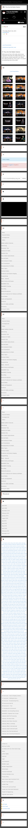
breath (10, 556)
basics (19, 552)
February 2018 (5, 531)
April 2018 (4, 528)
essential (3, 584)
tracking (17, 666)
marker (14, 608)
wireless (13, 675)
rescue (21, 641)
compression (24, 565)
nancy (24, 613)
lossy (10, 607)
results (12, 644)
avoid (23, 550)
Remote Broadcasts (6, 291)
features (6, 587)
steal (9, 658)
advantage (23, 543)
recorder (8, 638)
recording (12, 638)
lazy (10, 604)
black (4, 555)
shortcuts (17, 650)
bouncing (19, 555)
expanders (20, 584)
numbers (24, 614)
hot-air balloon (19, 593)
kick (25, 602)
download (24, 577)
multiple (14, 613)
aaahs (6, 543)
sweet (20, 660)
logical (3, 607)
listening (14, 605)
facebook (6, 586)
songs (6, 655)
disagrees (22, 575)
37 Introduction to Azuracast (9, 708)
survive (6, 660)
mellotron (20, 608)
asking (23, 547)
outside (18, 617)
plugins (16, 622)
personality (7, 620)
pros (5, 631)
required (18, 641)
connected (13, 568)
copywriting (17, 569)
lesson (15, 604)
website (16, 674)
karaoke (13, 602)
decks (21, 572)
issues (13, 601)
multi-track (10, 613)
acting (12, 543)
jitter (3, 602)
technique (24, 662)
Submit (24, 178)
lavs (8, 604)
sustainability (13, 660)
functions (10, 589)
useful (11, 671)
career (9, 559)
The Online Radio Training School (11, 2)
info (7, 598)
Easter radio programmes (20, 580)
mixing (20, 611)
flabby (16, 587)
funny (13, 589)
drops (21, 578)
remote (18, 640)
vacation (18, 671)
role (10, 646)
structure (9, 659)
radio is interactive (22, 634)
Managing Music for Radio (7, 266)
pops (8, 623)
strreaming (5, 659)
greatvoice (25, 590)
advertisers (14, 544)
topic (9, 666)
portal (11, 623)
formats (22, 587)
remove (21, 640)
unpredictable (5, 671)
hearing (3, 593)
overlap (21, 617)
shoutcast (24, 650)
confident (5, 568)
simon (15, 652)
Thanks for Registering (7, 792)
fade (9, 586)
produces (23, 626)
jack (16, 601)
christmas (19, 562)
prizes (12, 626)
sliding (22, 652)
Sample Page (5, 784)
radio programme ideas (13, 635)
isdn (8, 601)
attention (4, 549)
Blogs (3, 232)
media (17, 608)
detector (16, 574)
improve (20, 596)
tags (23, 660)
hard (14, 592)
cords (21, 569)
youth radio (16, 678)
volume (24, 672)
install (20, 598)
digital (8, 575)
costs (25, 569)
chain (3, 560)
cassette (13, 559)
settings (6, 650)
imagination (20, 595)
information (10, 598)
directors (15, 575)
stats (7, 658)
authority (4, 550)
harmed (17, 592)
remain (15, 640)
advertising (19, 544)
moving (4, 613)
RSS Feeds (4, 804)
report (3, 641)
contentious (4, 569)
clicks (25, 562)
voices (21, 672)
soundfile (16, 655)
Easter (13, 580)
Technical (3, 301)
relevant (12, 640)
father (25, 586)
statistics (4, 658)
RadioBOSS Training (6, 286)
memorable (24, 608)
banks (17, 552)
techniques (4, 663)
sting (14, 658)
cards (7, 559)
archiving (11, 547)
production (9, 628)
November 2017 (6, 533)
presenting (5, 626)
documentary (10, 577)
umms (4, 669)
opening (20, 616)
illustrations (15, 595)
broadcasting (10, 557)
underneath (7, 669)
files (10, 587)
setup (9, 650)
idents (11, 595)
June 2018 (4, 523)
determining (21, 574)
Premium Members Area (8, 774)
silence (12, 652)
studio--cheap (16, 659)
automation (15, 550)
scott (10, 647)
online (9, 616)
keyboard (23, 602)
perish (3, 620)
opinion (3, 617)
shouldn (20, 650)
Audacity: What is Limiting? (8, 723)
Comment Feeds (6, 808)
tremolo (3, 668)
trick (6, 668)
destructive (13, 574)
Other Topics (4, 268)
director (11, 575)
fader (12, 586)
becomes (3, 553)
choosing (13, 562)
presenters (24, 625)
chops (16, 562)
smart (24, 652)
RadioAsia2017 (4, 632)
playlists (13, 622)
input (14, 598)
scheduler (7, 647)
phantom (11, 620)
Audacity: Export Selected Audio (9, 728)
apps (8, 547)
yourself (12, 678)
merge (3, 610)
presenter (20, 625)
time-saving (24, 665)
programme (17, 628)
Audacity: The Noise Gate (8, 718)
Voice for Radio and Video (7, 304)
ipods (6, 601)
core (23, 569)
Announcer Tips (5, 248)
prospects (8, 631)
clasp (23, 562)
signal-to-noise (8, 652)
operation (24, 616)
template (17, 663)
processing (16, 626)
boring (16, 555)
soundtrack (24, 655)
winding (6, 675)
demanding (3, 574)
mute (22, 613)
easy (26, 580)
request (14, 641)
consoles (20, 568)
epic (15, 583)
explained (24, 584)
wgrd (25, 674)
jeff (20, 601)
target (8, 662)
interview (6, 599)
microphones (17, 610)
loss (5, 607)
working (4, 677)
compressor (4, 566)
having (20, 592)
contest (8, 569)
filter (14, 587)
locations (24, 605)
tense (20, 663)
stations (24, 656)
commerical (4, 565)
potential (21, 623)
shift (11, 650)
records (16, 638)
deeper (24, 572)
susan (9, 660)
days (16, 572)
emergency (20, 581)
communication (9, 565)
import (8, 596)
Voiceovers (4, 306)
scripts (23, 647)
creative (12, 571)
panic (17, 619)
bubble (18, 557)
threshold (17, 665)
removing (25, 640)
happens (11, 592)
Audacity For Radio (5, 250)
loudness (16, 607)
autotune (19, 550)
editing (7, 581)
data (12, 572)
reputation (11, 641)
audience (14, 549)
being (10, 553)
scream (15, 647)
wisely (16, 675)
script (21, 647)
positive (18, 623)
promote (17, 629)
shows (3, 652)
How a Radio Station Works (7, 255)
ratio (18, 637)
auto (7, 550)
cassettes (17, 559)
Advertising (4, 245)
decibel (18, 572)
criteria (19, 571)
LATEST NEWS (5, 753)
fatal (22, 586)
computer (14, 566)
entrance (12, 583)
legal (12, 604)
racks (23, 631)
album (25, 544)
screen (18, 647)
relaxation (5, 640)
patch (19, 619)
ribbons (3, 646)
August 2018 (5, 518)
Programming (4, 276)
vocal (9, 672)
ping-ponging (18, 620)
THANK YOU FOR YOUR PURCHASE (10, 789)
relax (2, 640)
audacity (10, 549)
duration (3, 580)
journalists (10, 602)
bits (2, 555)
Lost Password (5, 761)
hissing (10, 593)
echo (3, 581)
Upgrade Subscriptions (7, 794)
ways (14, 674)
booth (13, 555)
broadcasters (4, 557)
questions (18, 631)
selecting (15, 649)
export (3, 586)
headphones (24, 592)
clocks (9, 563)
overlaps (24, 617)
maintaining (24, 607)
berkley (18, 553)
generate (24, 589)
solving (24, 653)
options (9, 617)
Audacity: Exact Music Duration (9, 721)
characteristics (18, 560)
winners (10, 675)
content (23, 568)
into (18, 599)
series (19, 649)
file (8, 587)
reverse (21, 644)
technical (20, 662)
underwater (18, 669)
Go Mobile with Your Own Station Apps (11, 748)
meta (5, 610)
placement (24, 620)
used (9, 671)
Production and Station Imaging (9, 273)
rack (21, 631)
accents (8, 543)
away (25, 550)
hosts (15, 593)
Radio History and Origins (7, 281)
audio (17, 549)
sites (17, 652)
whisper (3, 675)
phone (14, 620)
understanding (13, 669)
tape (6, 662)
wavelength (8, 674)
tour (11, 666)
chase (22, 560)
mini (25, 610)
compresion (19, 565)
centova (25, 559)
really (6, 638)
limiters (24, 604)
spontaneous (14, 656)
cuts (21, 571)
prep (7, 625)
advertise (6, 544)
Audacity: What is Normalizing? (9, 726)
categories (21, 559)
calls (25, 557)
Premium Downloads (7, 771)
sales (23, 646)
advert (3, 544)
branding (4, 556)
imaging (24, 595)
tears (17, 662)
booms (10, 555)
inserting (17, 598)
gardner (18, 589)
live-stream (18, 605)
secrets (9, 649)
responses (18, 643)
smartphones (9, 653)
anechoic (14, 546)
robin (6, 646)
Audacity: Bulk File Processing (9, 716)
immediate (5, 596)
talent (3, 662)
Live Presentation (7, 45)
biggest (21, 553)
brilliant (20, 556)
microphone (12, 610)
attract (7, 549)
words (25, 675)
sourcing (3, 656)
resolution (3, 643)
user (15, 47)
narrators (3, 614)
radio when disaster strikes (9, 637)
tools (7, 666)
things (8, 665)
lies (22, 604)
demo (7, 574)
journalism (6, 602)
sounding (20, 655)
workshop (10, 677)
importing (17, 596)
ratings (15, 637)
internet (3, 599)
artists (14, 547)
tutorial (19, 668)
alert (4, 546)
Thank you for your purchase (9, 786)
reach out (25, 637)
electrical (16, 581)
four (25, 587)
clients (6, 563)
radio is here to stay (8, 634)
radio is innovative (15, 634)
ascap (20, 547)
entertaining (8, 583)
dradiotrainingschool (8, 47)
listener (7, 605)
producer (20, 626)
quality (14, 631)
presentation (15, 625)
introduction (24, 599)
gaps (16, 589)
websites (20, 674)
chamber (6, 560)
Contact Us (4, 743)
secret (7, 649)
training (22, 666)
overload (3, 619)
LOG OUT (4, 756)
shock (14, 650)
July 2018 (4, 520)
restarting (4, 644)
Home (3, 751)
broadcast (24, 556)
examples (12, 584)
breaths (16, 556)
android (10, 546)
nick (22, 614)
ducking (24, 578)
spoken (10, 656)
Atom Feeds (5, 806)
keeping (19, 602)
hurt (25, 593)
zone (19, 678)
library (20, 604)
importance (12, 596)
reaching (21, 637)
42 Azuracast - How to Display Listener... (12, 695)
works (7, 677)
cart (11, 559)
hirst (8, 593)
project (8, 629)
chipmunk (9, 562)
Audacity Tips (4, 253)
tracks (20, 666)
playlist (10, 622)
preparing (11, 625)
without (19, 675)
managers (7, 608)
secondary (4, 649)
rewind (24, 644)
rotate (12, 646)
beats (24, 552)
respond (14, 643)
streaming (20, 658)
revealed (15, 644)
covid (4, 571)
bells (13, 553)
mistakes (11, 611)
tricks (8, 668)
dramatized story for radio (15, 578)
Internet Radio (4, 258)
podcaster (24, 622)
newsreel (19, 614)
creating (8, 571)
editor (10, 581)
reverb (18, 644)
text (22, 663)
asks (25, 547)
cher (6, 562)
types (25, 668)
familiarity (19, 586)
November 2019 (6, 510)
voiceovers (18, 672)
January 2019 (5, 515)
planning (4, 622)
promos (14, 629)
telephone (13, 663)
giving (19, 590)
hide (6, 593)
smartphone (4, 653)
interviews (16, 599)
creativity (15, 571)
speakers (7, 656)
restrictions (8, 644)
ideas (6, 595)
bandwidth (13, 552)
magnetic (19, 607)
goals (21, 590)
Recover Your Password (7, 781)
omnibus (3, 616)
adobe (20, 543)
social (16, 653)
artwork (17, 547)
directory (18, 575)
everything (8, 584)
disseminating (5, 577)
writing (9, 678)
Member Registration (7, 766)
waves (11, 674)
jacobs (18, 601)
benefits (15, 553)
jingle (22, 601)
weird (23, 674)
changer (9, 560)
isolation (10, 601)
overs (9, 619)
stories (16, 658)
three (14, 665)
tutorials (22, 668)
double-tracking (19, 577)
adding (17, 543)
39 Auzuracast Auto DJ (7, 703)
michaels (8, 610)
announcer (18, 546)
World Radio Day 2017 (21, 677)
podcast (20, 622)
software (19, 653)
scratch (12, 647)
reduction (19, 638)
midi (23, 610)
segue (12, 649)
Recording (3, 288)
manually (10, 608)
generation (8, 590)
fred (5, 589)
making (2, 608)
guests (5, 592)
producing (5, 628)
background (5, 552)
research (24, 641)
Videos (3, 240)
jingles (24, 601)
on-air (7, 616)
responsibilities (23, 643)
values (22, 671)
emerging (24, 581)
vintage (4, 672)
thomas (11, 665)
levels (17, 604)
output (12, 617)
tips (5, 666)
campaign (3, 559)
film (12, 587)
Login (3, 759)
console (16, 568)
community (14, 565)
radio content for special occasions (17, 632)
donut (14, 577)
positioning (14, 623)
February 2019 (5, 513)
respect (7, 643)
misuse (14, 611)
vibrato (24, 671)
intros (3, 601)
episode (17, 583)
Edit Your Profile (6, 746)
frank (3, 589)
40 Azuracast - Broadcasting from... (10, 700)
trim (10, 668)
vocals (11, 672)
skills (19, 652)
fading (14, 586)
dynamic (6, 580)
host (13, 593)
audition (20, 549)
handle (8, 592)
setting (3, 650)
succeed (23, 659)
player (7, 622)
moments (23, 611)
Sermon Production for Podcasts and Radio (11, 294)
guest (2, 592)
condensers (23, 566)
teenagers (9, 663)
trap (25, 666)
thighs (5, 665)
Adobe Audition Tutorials (7, 243)
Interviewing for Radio (6, 261)
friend (7, 589)
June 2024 (4, 505)
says (4, 647)
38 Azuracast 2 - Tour (7, 705)
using (16, 671)
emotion (4, 583)
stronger (23, 658)
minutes (4, 611)
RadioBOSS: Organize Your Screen (10, 713)
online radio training (15, 616)
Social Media (4, 296)
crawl (6, 571)
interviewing (11, 599)
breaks (7, 556)
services (24, 649)
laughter (6, 604)
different (5, 575)
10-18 (4, 543)
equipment (22, 583)
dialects (25, 574)
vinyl (6, 672)
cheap (25, 560)
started (21, 656)
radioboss (9, 632)
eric (25, 583)
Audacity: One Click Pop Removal (10, 731)
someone (3, 655)
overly (6, 619)
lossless (7, 607)
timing (3, 666)
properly (25, 629)
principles (9, 626)
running (20, 646)
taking (25, 660)
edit (5, 581)
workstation (14, 677)
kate (16, 602)
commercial (18, 563)
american (7, 546)
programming (4, 629)
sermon (21, 649)
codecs (14, 563)
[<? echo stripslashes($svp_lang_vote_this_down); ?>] (6, 34)
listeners (10, 605)
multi (7, 613)
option (6, 617)
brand (25, 555)
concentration (18, 566)
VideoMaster (6, 32)
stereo (11, 658)
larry (3, 604)
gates (21, 589)
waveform (3, 674)
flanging (19, 587)
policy (6, 623)
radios (19, 635)
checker (3, 562)
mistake (7, 611)
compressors (9, 566)
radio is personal (5, 635)
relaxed (9, 640)
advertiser (10, 544)
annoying (22, 546)
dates (14, 572)
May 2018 (4, 526)
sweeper (17, 660)
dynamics (10, 580)
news (12, 614)
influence (4, 598)
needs (6, 614)
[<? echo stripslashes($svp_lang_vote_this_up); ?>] (4, 34)
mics (21, 610)
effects (12, 581)
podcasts (3, 623)
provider (11, 631)
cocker (11, 563)
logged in (11, 164)
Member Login (5, 764)
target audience (13, 662)
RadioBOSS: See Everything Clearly (10, 711)
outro (15, 617)
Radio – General (5, 278)
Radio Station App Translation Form (10, 779)
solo (22, 653)
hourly (23, 593)
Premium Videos (5, 271)
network (9, 614)
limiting (3, 605)
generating (3, 590)
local (21, 605)
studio (12, 659)
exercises (15, 584)
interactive (24, 598)
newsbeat (15, 614)
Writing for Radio (5, 309)
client (4, 563)
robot (8, 646)
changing (13, 560)
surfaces (3, 660)
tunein (12, 668)
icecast (3, 595)
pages (14, 619)
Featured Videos (6, 235)
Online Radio (5, 769)
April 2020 (4, 508)
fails (16, 586)
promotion (21, 629)
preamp (25, 623)
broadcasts (15, 557)
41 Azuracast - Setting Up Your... (10, 698)
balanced (9, 552)
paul (25, 619)
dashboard (8, 572)
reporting (6, 641)
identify (8, 595)
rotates (15, 646)
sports (18, 656)
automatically (10, 550)
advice (22, 544)
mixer (17, 611)
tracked (13, 666)
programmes (22, 628)
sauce (25, 646)
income (23, 596)
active (14, 543)
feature (3, 587)
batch (22, 552)
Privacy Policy (5, 776)
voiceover (14, 672)
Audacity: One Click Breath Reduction (11, 733)
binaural (25, 553)
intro (20, 599)
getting (16, 590)
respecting (11, 643)
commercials (23, 563)
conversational (12, 569)
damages (4, 572)
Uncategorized (5, 237)
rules (17, 646)
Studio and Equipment (6, 299)
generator (12, 590)
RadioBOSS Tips (5, 283)
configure (9, 568)
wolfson (22, 675)
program (13, 628)
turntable (15, 668)
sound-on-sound (11, 655)
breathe (13, 556)
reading (3, 638)
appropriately (4, 547)
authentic (24, 549)
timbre (20, 665)
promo (11, 629)
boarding (7, 555)
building (22, 557)
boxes (23, 555)
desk (9, 574)
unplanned (23, 669)
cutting (23, 571)
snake (14, 653)
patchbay (22, 619)
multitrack (18, 613)
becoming (7, 553)
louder (12, 607)
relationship (24, 638)
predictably (4, 625)
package (11, 619)
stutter (20, 659)
